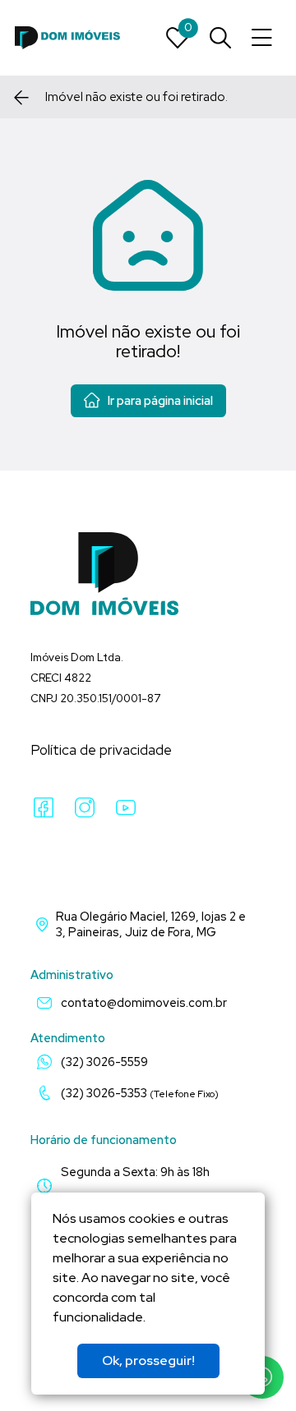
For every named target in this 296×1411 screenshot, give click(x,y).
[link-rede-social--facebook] (43, 808)
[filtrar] (220, 37)
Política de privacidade (101, 750)
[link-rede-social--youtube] (126, 808)
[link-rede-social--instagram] (85, 808)
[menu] (262, 38)
